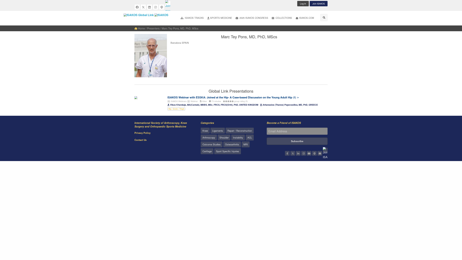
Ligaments (217, 130)
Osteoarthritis (232, 144)
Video (204, 101)
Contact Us (140, 140)
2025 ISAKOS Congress (253, 18)
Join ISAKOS (318, 3)
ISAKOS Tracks (194, 18)
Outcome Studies (211, 144)
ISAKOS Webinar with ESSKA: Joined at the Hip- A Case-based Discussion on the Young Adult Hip (229, 97)
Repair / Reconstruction (239, 130)
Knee (205, 130)
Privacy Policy (142, 133)
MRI (245, 144)
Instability (238, 137)
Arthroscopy (208, 137)
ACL (249, 137)
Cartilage (207, 151)
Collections (283, 18)
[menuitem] (192, 18)
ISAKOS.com (306, 18)
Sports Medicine (221, 18)
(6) (294, 97)
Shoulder (224, 137)
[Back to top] (450, 237)
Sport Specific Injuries (227, 151)
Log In (303, 3)
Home (141, 28)
